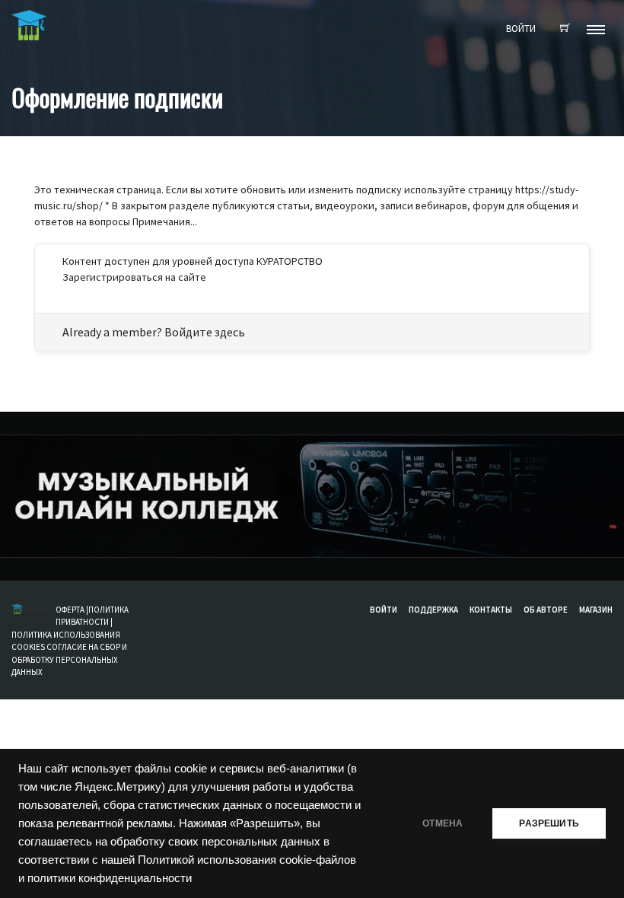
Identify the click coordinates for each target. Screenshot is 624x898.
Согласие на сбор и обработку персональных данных (69, 659)
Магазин (596, 609)
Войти (383, 609)
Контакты (491, 609)
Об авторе (546, 609)
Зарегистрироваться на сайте (134, 277)
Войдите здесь (204, 331)
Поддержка (433, 609)
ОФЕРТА (71, 609)
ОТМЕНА (442, 823)
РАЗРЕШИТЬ (549, 823)
